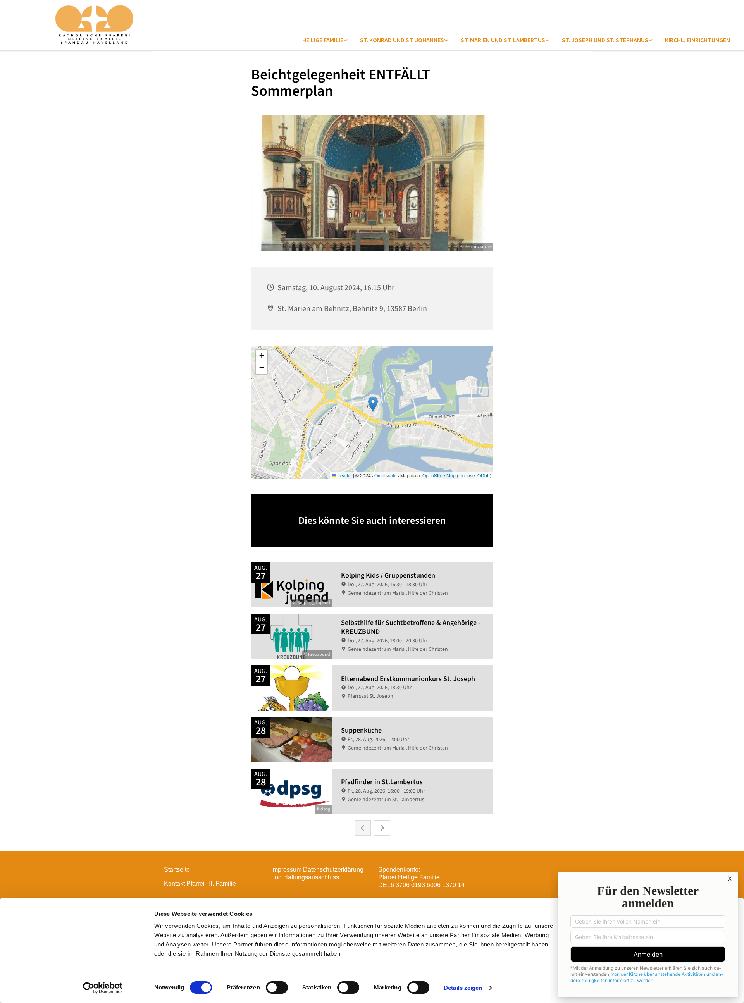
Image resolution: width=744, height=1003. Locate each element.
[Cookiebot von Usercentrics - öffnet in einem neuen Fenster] (103, 988)
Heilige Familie (322, 40)
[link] (325, 40)
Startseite (177, 869)
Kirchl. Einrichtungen (697, 40)
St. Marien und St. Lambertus (503, 40)
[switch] (277, 987)
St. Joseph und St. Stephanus (605, 40)
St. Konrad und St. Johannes (402, 40)
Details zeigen (463, 987)
